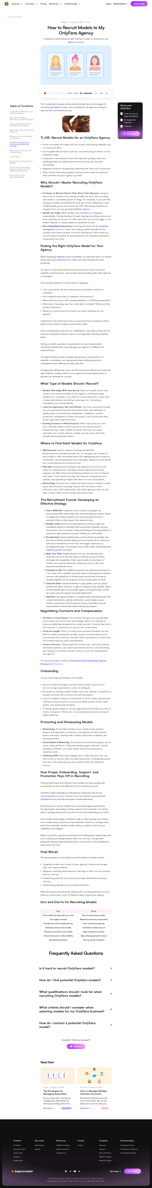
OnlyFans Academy (14, 17)
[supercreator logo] (6, 4)
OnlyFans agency (81, 209)
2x (106, 93)
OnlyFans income (49, 799)
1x (96, 93)
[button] (17, 4)
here (50, 476)
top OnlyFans (56, 107)
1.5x (101, 93)
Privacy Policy (84, 1178)
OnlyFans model (64, 256)
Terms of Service (97, 1178)
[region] (76, 924)
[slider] (57, 93)
